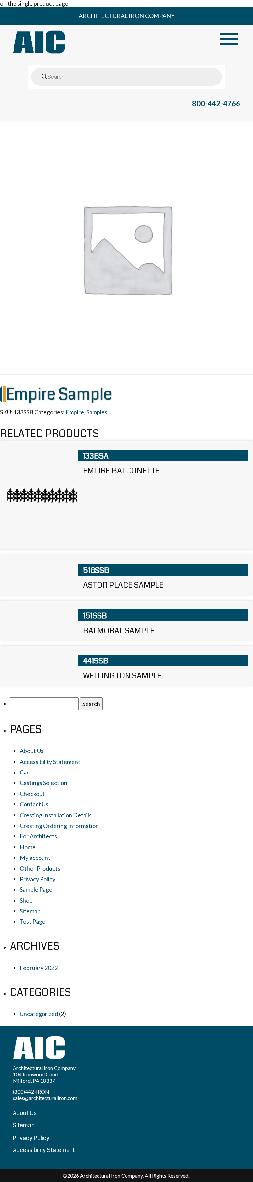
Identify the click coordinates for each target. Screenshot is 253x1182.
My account (35, 857)
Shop (26, 900)
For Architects (38, 836)
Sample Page (36, 889)
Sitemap (30, 911)
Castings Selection (43, 782)
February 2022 (39, 967)
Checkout (32, 793)
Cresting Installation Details (56, 815)
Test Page (32, 921)
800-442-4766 (216, 103)
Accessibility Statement (50, 761)
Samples (96, 412)
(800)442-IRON (31, 1091)
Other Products (40, 868)
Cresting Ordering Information (59, 825)
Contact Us (34, 804)
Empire (75, 412)
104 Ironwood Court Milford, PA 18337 (36, 1077)
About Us (31, 750)
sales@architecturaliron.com (45, 1098)
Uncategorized (39, 1013)
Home (28, 847)
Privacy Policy (37, 879)
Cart (25, 772)
